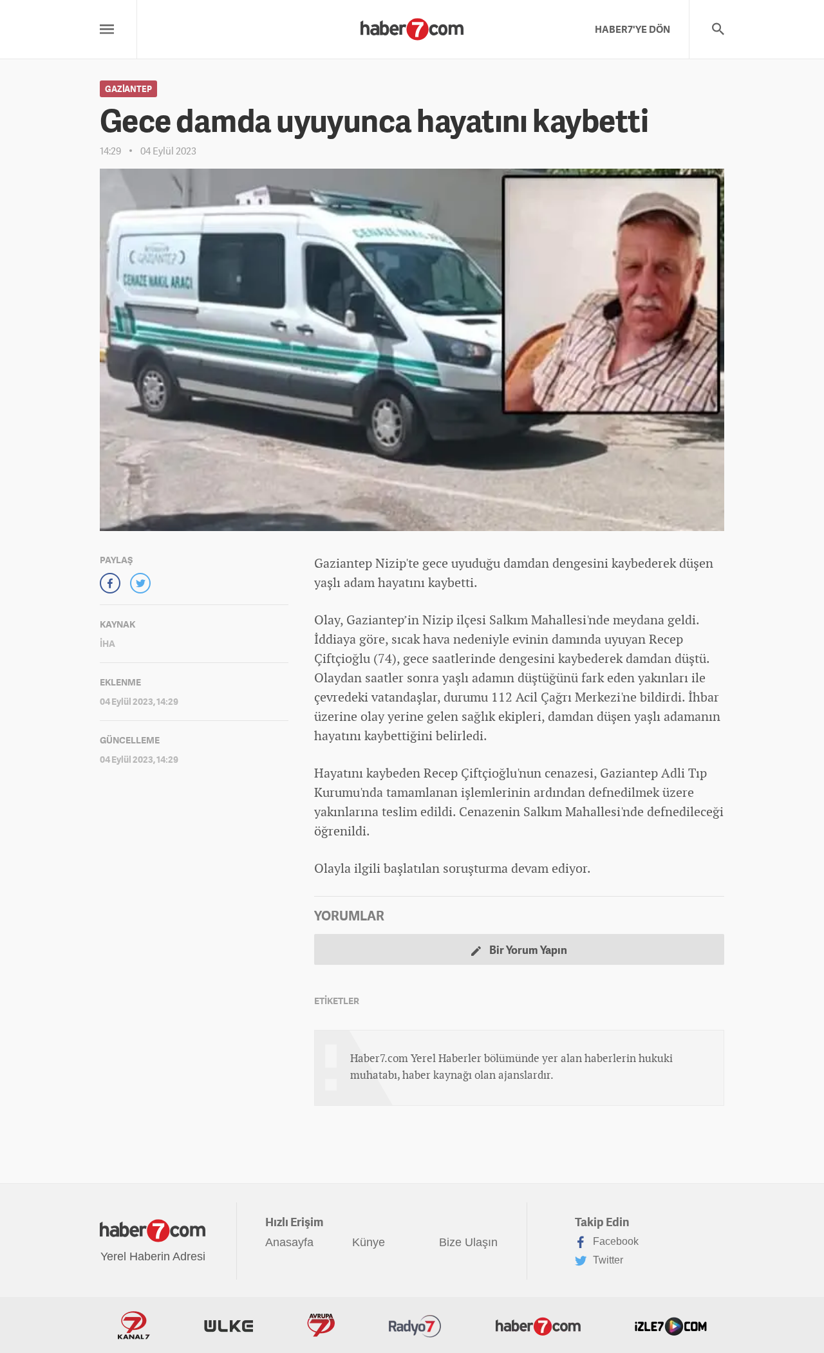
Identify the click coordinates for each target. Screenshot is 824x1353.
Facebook (614, 1241)
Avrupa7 (321, 1325)
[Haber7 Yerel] (412, 26)
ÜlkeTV (228, 1325)
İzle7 (671, 1325)
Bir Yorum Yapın (527, 949)
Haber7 (538, 1325)
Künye (368, 1242)
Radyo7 (415, 1325)
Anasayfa (289, 1242)
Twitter (606, 1260)
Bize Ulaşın (468, 1242)
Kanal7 (134, 1325)
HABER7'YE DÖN (632, 29)
